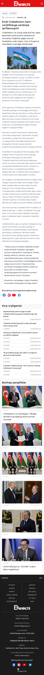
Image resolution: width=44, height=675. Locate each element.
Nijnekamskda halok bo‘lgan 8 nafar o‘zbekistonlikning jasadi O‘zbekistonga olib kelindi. (20, 314)
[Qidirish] (41, 3)
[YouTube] (14, 295)
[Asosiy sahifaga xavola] (22, 3)
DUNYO (12, 588)
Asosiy (5, 13)
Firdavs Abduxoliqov (22, 655)
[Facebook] (4, 295)
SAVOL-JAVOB (12, 595)
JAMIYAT (32, 585)
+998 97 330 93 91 (22, 618)
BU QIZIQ (32, 591)
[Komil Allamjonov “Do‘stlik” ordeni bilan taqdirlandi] (22, 550)
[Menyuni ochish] (2, 3)
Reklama (5, 578)
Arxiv (32, 601)
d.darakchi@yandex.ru (22, 626)
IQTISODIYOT (12, 601)
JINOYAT (32, 588)
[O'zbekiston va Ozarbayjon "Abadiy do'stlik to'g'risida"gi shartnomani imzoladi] (22, 397)
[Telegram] (19, 295)
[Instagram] (9, 295)
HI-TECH (32, 598)
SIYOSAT (13, 13)
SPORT (12, 591)
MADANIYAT (32, 595)
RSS (40, 578)
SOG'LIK (12, 598)
